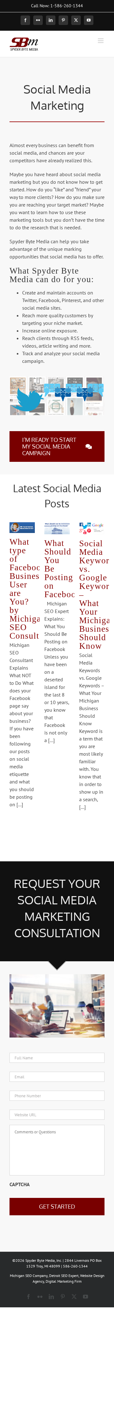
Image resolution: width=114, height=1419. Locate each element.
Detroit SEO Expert (64, 1275)
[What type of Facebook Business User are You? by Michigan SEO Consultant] (22, 527)
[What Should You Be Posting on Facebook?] (57, 528)
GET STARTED (57, 1206)
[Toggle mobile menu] (101, 40)
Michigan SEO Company (29, 1275)
